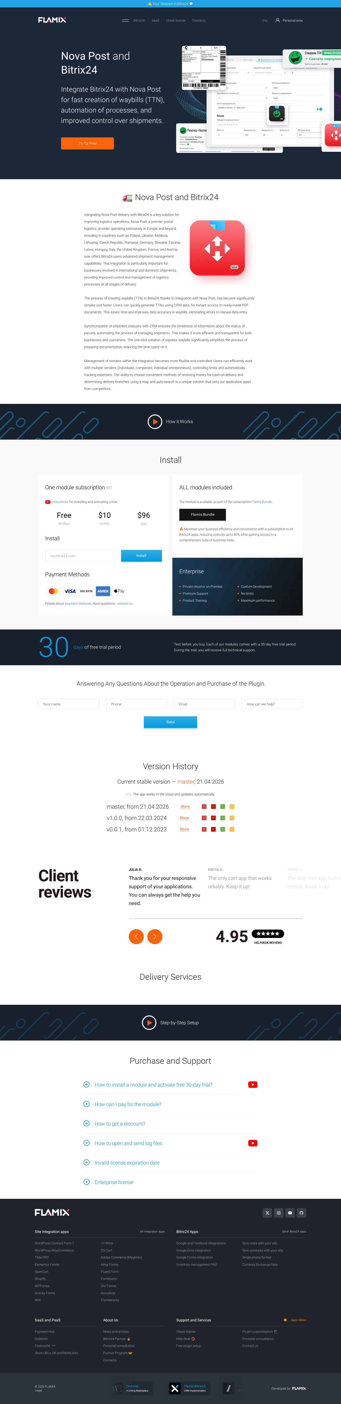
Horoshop (108, 1293)
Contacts (199, 20)
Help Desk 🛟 (185, 1339)
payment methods (78, 603)
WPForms (42, 1286)
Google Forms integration (194, 1257)
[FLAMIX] (52, 21)
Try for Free (87, 143)
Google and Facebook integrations (201, 1243)
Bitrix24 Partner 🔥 (117, 1339)
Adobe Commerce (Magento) (121, 1257)
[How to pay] (86, 591)
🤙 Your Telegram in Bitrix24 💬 (170, 4)
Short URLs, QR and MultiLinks (56, 1353)
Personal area (292, 20)
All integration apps (152, 1231)
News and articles (116, 1331)
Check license (175, 20)
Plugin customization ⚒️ (259, 1331)
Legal (38, 1390)
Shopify (40, 1279)
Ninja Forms (109, 1264)
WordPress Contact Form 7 (54, 1243)
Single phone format (256, 1257)
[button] (136, 936)
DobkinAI (41, 1339)
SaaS (155, 20)
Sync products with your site (262, 1250)
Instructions (59, 502)
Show (185, 806)
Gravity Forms (45, 1293)
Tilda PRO (42, 1257)
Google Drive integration (193, 1250)
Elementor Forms (47, 1264)
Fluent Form (109, 1272)
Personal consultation (119, 1346)
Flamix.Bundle (262, 502)
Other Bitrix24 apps (294, 1231)
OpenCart (41, 1272)
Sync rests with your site (259, 1243)
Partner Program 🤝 (117, 1353)
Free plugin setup (188, 1346)
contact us (124, 603)
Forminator (109, 1279)
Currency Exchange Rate (260, 1264)
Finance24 (45, 1346)
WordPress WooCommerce (54, 1250)
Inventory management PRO (196, 1264)
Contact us (250, 1346)
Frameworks (110, 1300)
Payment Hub (45, 1331)
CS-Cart (106, 1250)
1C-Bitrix (107, 1243)
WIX (38, 1300)
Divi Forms (108, 1286)
